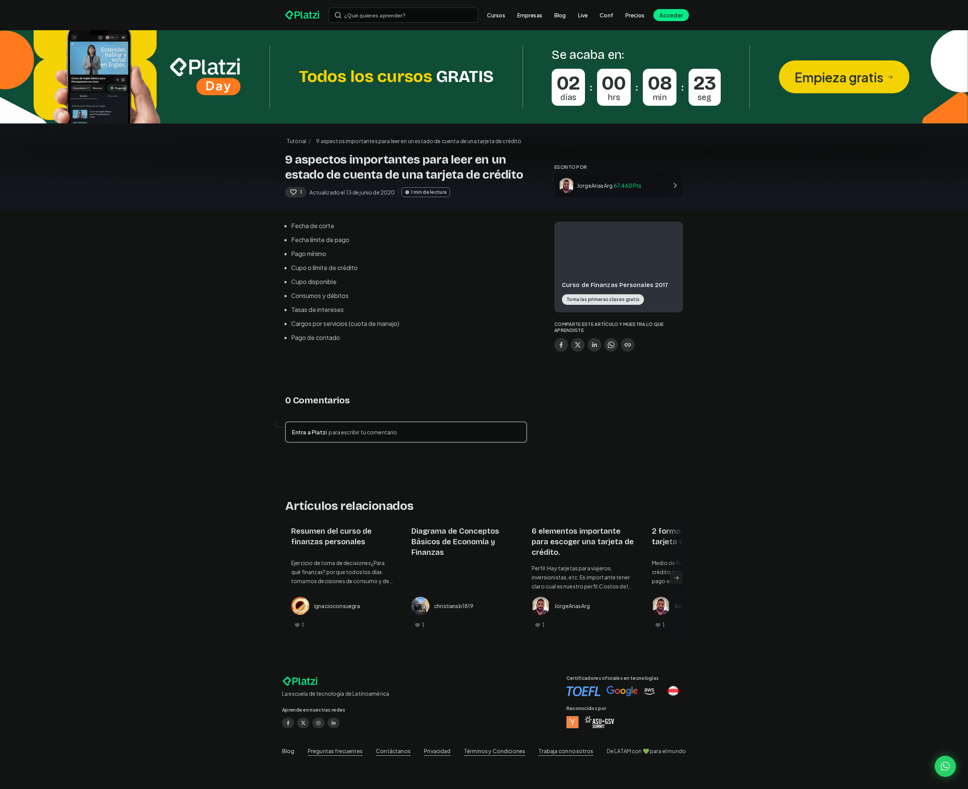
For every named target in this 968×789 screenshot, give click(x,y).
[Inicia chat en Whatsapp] (945, 766)
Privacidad (437, 750)
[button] (484, 77)
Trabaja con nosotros (565, 750)
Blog (560, 15)
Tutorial (296, 140)
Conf (606, 15)
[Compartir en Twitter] (578, 345)
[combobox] (403, 15)
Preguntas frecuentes (335, 750)
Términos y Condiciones (494, 750)
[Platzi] (302, 15)
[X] (303, 723)
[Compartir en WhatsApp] (611, 345)
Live (583, 15)
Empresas (529, 15)
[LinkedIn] (333, 723)
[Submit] (338, 15)
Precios (634, 15)
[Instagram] (318, 723)
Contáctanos (393, 750)
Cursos (496, 15)
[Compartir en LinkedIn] (594, 345)
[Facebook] (288, 723)
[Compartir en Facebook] (561, 345)
